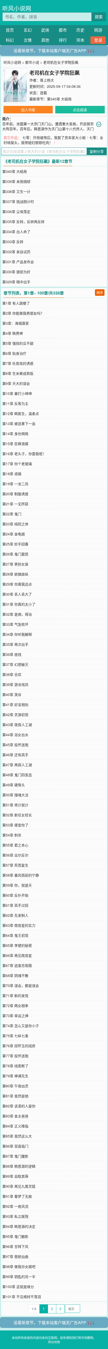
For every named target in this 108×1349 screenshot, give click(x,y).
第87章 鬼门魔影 (15, 1156)
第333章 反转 (12, 241)
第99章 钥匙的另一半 (18, 1276)
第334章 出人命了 (16, 231)
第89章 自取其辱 (15, 1176)
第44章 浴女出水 (15, 734)
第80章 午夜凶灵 (15, 1085)
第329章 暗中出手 (16, 281)
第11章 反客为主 (15, 403)
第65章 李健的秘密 (17, 945)
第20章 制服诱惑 (15, 493)
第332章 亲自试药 (16, 251)
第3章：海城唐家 (15, 323)
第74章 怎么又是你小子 (20, 1025)
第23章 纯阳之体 (15, 523)
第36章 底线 (11, 654)
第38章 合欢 (11, 674)
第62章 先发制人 (15, 915)
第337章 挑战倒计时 (18, 201)
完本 (80, 40)
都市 (63, 30)
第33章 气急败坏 (15, 624)
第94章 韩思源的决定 (18, 1226)
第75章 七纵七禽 (15, 1035)
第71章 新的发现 (15, 995)
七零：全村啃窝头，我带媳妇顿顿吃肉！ (53, 140)
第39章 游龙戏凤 (15, 684)
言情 (28, 40)
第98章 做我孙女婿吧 (18, 1266)
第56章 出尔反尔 (15, 855)
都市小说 (32, 62)
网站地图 (54, 1342)
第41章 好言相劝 (15, 704)
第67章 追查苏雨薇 (17, 965)
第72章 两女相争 (15, 1005)
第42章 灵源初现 (15, 714)
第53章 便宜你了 (15, 824)
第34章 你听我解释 (17, 634)
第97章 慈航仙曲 (15, 1256)
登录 (98, 40)
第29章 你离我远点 (17, 584)
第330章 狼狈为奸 (16, 271)
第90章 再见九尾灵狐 (18, 1186)
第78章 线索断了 (15, 1065)
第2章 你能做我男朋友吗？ (23, 313)
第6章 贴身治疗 (14, 353)
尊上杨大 (47, 80)
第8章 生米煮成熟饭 (17, 373)
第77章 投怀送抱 (15, 1055)
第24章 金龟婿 (13, 533)
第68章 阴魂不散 (15, 975)
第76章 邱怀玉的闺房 (18, 1045)
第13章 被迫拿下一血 (18, 423)
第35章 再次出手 (15, 644)
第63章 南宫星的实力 (18, 925)
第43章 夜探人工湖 (17, 724)
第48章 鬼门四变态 (17, 774)
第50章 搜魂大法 (15, 794)
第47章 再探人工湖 (17, 764)
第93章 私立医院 (15, 1216)
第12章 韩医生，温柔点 (20, 413)
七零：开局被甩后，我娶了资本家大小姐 (54, 137)
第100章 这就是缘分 (18, 1286)
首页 (10, 30)
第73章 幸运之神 (15, 1015)
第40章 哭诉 (11, 694)
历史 (80, 30)
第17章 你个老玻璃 (17, 463)
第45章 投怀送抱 (15, 744)
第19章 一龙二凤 (15, 483)
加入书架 (28, 109)
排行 (63, 40)
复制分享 (97, 151)
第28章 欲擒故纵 (15, 574)
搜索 (99, 17)
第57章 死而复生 (15, 865)
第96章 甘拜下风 (15, 1246)
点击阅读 (80, 109)
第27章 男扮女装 (15, 563)
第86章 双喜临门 (15, 1146)
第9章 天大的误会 (16, 383)
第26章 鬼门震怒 (15, 553)
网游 (98, 30)
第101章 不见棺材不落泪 (21, 1296)
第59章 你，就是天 (17, 885)
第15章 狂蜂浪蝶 (15, 443)
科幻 (10, 40)
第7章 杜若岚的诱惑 (17, 363)
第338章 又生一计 (16, 191)
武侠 (45, 30)
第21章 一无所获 (15, 503)
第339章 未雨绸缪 (16, 181)
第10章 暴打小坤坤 (17, 393)
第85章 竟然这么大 (17, 1136)
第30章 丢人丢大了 (17, 594)
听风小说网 (16, 8)
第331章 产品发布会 (18, 261)
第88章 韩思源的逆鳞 (18, 1166)
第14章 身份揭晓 (15, 433)
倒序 (99, 292)
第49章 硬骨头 (13, 784)
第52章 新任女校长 (17, 814)
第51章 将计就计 (15, 804)
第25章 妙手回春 (15, 543)
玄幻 (28, 30)
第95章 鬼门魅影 (15, 1236)
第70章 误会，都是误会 (20, 985)
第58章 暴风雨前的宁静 (20, 875)
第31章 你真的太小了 (18, 604)
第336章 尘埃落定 (16, 211)
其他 (45, 40)
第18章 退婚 (11, 473)
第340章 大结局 (59, 98)
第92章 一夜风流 (15, 1206)
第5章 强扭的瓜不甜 (17, 343)
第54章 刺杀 (11, 834)
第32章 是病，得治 (17, 614)
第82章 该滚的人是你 (18, 1105)
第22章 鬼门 (11, 513)
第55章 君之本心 (15, 844)
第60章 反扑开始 (15, 895)
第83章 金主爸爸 (15, 1115)
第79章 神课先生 (15, 1075)
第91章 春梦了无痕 (17, 1196)
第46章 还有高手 (15, 754)
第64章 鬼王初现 (15, 935)
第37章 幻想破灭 (15, 664)
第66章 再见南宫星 (17, 955)
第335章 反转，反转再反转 (23, 221)
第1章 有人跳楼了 (16, 303)
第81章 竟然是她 (15, 1095)
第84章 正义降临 (15, 1125)
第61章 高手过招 (15, 905)
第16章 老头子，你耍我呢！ (24, 453)
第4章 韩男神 (12, 333)
